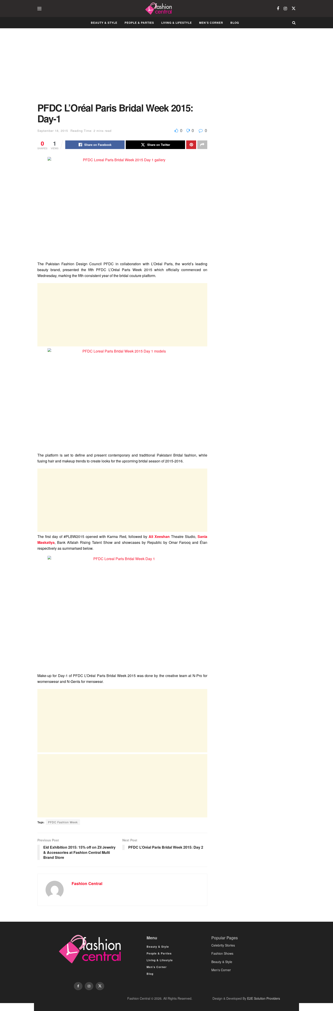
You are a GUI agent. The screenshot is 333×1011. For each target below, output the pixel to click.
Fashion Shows (222, 953)
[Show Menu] (39, 8)
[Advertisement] (122, 68)
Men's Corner (221, 970)
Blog (234, 23)
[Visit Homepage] (159, 8)
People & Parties (139, 23)
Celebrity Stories (223, 945)
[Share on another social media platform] (202, 144)
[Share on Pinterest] (191, 144)
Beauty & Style (104, 23)
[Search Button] (294, 22)
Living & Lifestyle (176, 23)
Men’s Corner (211, 23)
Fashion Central (87, 883)
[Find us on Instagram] (285, 8)
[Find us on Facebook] (278, 8)
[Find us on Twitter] (294, 8)
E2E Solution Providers (263, 998)
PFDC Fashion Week (63, 822)
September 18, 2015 (52, 130)
